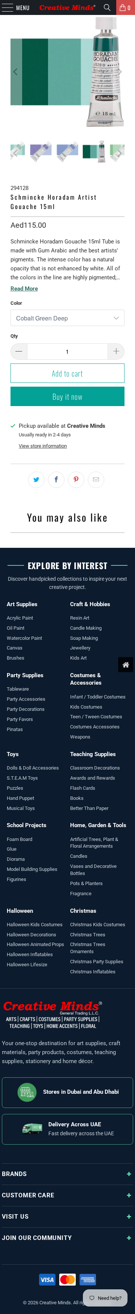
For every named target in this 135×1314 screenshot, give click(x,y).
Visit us (15, 1216)
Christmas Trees (87, 934)
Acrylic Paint (20, 618)
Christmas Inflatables (93, 971)
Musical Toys (21, 808)
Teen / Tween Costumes (96, 716)
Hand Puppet (20, 798)
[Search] (107, 7)
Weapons (80, 737)
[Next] (119, 72)
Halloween (20, 911)
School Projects (26, 825)
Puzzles (15, 788)
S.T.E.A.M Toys (22, 778)
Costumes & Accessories (86, 679)
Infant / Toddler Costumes (98, 697)
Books (77, 798)
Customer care (28, 1195)
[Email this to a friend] (96, 480)
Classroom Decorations (95, 768)
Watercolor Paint (24, 638)
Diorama (16, 859)
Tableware (18, 689)
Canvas (14, 648)
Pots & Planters (86, 883)
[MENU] (4, 7)
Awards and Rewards (92, 778)
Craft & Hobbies (90, 604)
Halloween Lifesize (27, 964)
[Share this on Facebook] (56, 480)
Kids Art (78, 658)
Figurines (16, 879)
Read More (24, 288)
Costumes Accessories (95, 727)
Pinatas (15, 729)
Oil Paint (15, 628)
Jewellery (80, 648)
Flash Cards (82, 788)
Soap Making (84, 638)
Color (16, 303)
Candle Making (86, 628)
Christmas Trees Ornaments (87, 948)
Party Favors (20, 719)
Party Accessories (26, 699)
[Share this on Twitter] (36, 480)
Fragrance (81, 893)
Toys (13, 754)
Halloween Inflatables (30, 954)
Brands (14, 1174)
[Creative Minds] (67, 7)
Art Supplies (22, 604)
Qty (14, 336)
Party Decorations (26, 709)
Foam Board (19, 839)
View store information (43, 446)
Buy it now (67, 396)
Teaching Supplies (93, 754)
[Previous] (16, 72)
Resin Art (79, 618)
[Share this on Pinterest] (76, 480)
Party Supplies (25, 675)
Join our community (37, 1237)
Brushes (15, 658)
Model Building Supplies (32, 869)
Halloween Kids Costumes (35, 924)
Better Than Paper (89, 808)
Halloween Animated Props (35, 944)
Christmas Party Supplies (96, 961)
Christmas (83, 911)
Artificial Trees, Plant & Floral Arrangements (94, 842)
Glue (11, 849)
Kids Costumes (86, 707)
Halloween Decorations (31, 934)
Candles (78, 856)
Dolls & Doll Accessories (33, 768)
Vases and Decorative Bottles (93, 869)
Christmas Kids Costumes (97, 924)
